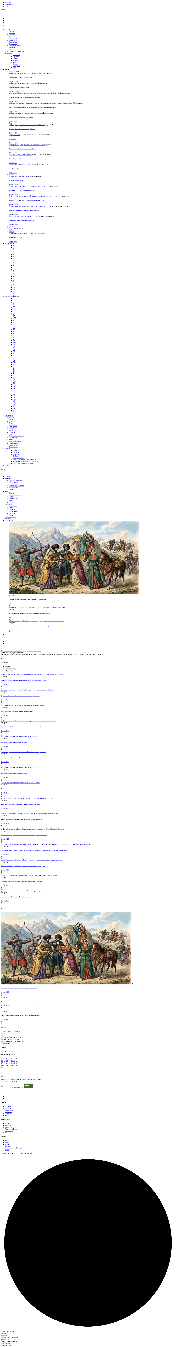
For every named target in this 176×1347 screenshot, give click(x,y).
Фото (11, 123)
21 (12, 1063)
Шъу (14, 399)
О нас (7, 6)
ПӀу (14, 362)
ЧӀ (14, 394)
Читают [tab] (8, 666)
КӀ (14, 344)
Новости (8, 465)
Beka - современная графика (23, 463)
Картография (13, 443)
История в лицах (15, 46)
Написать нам (10, 4)
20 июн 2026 (13, 204)
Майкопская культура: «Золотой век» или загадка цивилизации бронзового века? (22, 881)
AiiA (14, 1153)
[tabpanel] (88, 712)
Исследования (14, 487)
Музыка (11, 232)
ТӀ (14, 370)
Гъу (14, 309)
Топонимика (13, 447)
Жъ (14, 326)
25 (4, 1065)
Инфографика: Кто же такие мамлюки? (19, 87)
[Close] (1, 473)
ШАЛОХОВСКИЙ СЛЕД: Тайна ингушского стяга (22, 190)
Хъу (14, 381)
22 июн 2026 (13, 194)
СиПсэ (15, 456)
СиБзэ (15, 450)
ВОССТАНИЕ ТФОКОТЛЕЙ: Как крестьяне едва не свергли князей (26, 200)
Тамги (11, 439)
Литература (13, 38)
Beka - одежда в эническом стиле (24, 460)
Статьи (7, 29)
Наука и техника (10, 517)
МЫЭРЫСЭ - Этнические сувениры (25, 461)
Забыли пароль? (12, 1337)
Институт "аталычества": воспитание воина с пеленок (15, 788)
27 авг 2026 (5, 793)
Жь (14, 329)
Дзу (14, 317)
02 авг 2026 (13, 173)
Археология (13, 44)
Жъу (14, 328)
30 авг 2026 (5, 992)
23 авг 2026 (13, 133)
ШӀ (14, 401)
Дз (14, 315)
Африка (11, 502)
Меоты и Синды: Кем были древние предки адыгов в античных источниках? (29, 626)
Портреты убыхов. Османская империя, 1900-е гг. (22, 129)
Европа (11, 493)
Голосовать (5, 1043)
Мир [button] (6, 491)
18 (4, 1063)
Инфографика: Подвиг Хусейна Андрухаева (20, 77)
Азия (10, 500)
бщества (12, 513)
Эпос (11, 36)
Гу (14, 306)
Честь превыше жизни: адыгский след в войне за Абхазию (24, 210)
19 (7, 1063)
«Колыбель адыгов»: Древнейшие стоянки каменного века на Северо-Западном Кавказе (24, 680)
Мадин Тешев (12, 139)
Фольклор (12, 430)
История (12, 31)
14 (12, 1061)
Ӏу (13, 414)
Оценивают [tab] (9, 671)
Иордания (16, 66)
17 (2, 1063)
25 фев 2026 (13, 111)
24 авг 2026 (5, 684)
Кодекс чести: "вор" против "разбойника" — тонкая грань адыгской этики (20, 695)
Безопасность (13, 484)
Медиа (7, 69)
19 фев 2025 (13, 242)
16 (17, 1061)
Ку (14, 339)
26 (7, 1065)
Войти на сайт (6, 1343)
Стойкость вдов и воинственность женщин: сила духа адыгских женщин (27, 599)
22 (14, 1063)
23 (17, 1063)
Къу (14, 342)
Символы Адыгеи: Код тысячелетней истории (21, 117)
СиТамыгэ (16, 454)
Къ (14, 340)
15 (14, 1061)
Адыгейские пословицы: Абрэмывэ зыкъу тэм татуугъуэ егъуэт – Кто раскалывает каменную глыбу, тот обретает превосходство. (34, 850)
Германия (16, 55)
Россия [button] (7, 478)
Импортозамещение (16, 480)
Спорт (11, 508)
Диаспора (8, 53)
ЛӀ (14, 351)
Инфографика (14, 71)
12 (7, 1061)
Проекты (8, 449)
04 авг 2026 (13, 163)
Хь (14, 383)
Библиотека (9, 416)
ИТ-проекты (13, 482)
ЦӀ (14, 388)
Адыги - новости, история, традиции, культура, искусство (21, 651)
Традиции (8, 1127)
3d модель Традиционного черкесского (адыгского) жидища (24, 97)
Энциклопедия (10, 243)
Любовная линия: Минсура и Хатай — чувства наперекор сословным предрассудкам (23, 866)
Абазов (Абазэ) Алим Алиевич (16, 158)
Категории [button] (8, 504)
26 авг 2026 (5, 746)
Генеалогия (13, 438)
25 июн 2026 (13, 184)
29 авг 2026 (5, 823)
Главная (7, 476)
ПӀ (14, 361)
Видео (11, 174)
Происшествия (14, 511)
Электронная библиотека (13, 1148)
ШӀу (14, 403)
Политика (12, 509)
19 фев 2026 (13, 121)
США (15, 58)
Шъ (14, 397)
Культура (12, 33)
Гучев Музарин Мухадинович (16, 168)
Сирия (15, 64)
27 (9, 1065)
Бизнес (11, 489)
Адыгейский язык (15, 441)
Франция (16, 56)
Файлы (11, 230)
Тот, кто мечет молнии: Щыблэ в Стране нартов (21, 220)
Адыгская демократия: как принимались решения (14, 742)
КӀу (14, 346)
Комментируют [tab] (10, 669)
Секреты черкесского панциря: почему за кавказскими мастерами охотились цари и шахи (32, 107)
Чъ (14, 392)
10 (2, 1061)
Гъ (14, 308)
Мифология (13, 40)
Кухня (11, 49)
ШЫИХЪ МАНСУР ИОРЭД (16, 237)
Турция (15, 62)
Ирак (15, 67)
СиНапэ (16, 452)
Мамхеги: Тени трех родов (16, 180)
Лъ (14, 350)
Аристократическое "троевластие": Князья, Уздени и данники (16, 711)
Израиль (16, 60)
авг (10, 520)
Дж (14, 313)
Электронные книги (16, 228)
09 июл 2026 (13, 81)
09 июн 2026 (13, 101)
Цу (14, 386)
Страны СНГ (13, 498)
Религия (12, 47)
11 (4, 1061)
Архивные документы (16, 51)
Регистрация (10, 1331)
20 (9, 1063)
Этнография (13, 42)
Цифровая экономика (16, 486)
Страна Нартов (18, 458)
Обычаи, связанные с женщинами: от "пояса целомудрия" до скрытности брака (29, 613)
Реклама (8, 2)
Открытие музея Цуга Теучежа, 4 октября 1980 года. (22, 148)
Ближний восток (15, 495)
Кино (11, 226)
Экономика (13, 506)
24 (2, 1065)
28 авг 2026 (5, 700)
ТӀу (14, 372)
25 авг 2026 (5, 715)
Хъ (14, 379)
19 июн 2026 (13, 214)
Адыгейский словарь (12, 297)
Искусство (12, 35)
